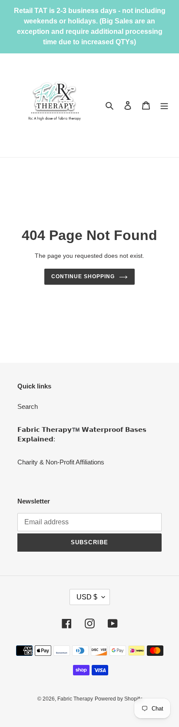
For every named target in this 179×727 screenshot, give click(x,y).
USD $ (86, 597)
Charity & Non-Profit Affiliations (60, 462)
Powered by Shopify (118, 699)
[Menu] (164, 105)
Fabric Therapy (75, 699)
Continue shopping (83, 276)
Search (27, 406)
